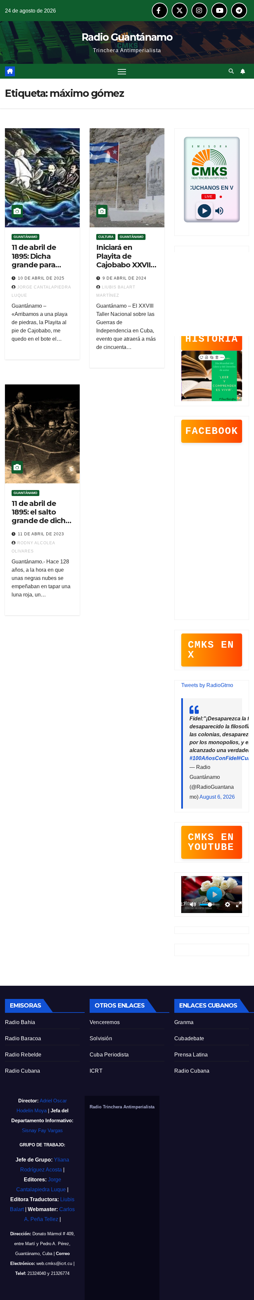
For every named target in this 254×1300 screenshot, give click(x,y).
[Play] (204, 211)
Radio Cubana (22, 1071)
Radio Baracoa (23, 1038)
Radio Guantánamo (127, 37)
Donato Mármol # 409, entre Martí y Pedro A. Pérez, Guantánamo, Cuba (44, 1243)
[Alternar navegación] (122, 71)
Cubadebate (189, 1038)
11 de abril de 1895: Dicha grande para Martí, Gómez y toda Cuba (38, 265)
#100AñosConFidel (214, 758)
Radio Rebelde (23, 1054)
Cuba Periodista (109, 1054)
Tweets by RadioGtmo (207, 685)
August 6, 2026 (217, 797)
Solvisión (101, 1038)
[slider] (210, 904)
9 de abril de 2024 (125, 278)
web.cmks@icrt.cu (54, 1263)
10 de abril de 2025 (41, 278)
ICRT (96, 1071)
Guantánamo (25, 237)
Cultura (105, 237)
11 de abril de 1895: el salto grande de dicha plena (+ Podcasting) (41, 521)
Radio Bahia (20, 1022)
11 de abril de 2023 (41, 534)
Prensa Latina (191, 1054)
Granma (183, 1022)
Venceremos (105, 1022)
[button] (231, 71)
